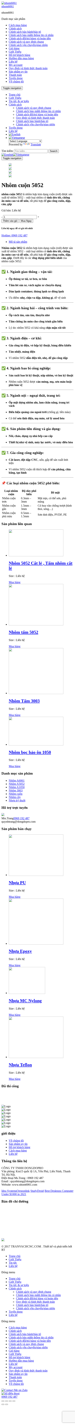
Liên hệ (13, 61)
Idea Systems (9, 1190)
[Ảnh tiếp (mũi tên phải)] (6, 1404)
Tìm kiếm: (7, 150)
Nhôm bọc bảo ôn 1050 (30, 752)
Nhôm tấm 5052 (23, 632)
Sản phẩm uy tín (18, 71)
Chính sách (15, 28)
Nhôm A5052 (17, 783)
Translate (36, 144)
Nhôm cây (15, 797)
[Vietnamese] (17, 137)
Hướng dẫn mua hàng (21, 58)
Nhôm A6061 (17, 780)
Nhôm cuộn (15, 793)
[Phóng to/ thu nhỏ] (13, 1401)
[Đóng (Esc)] (2, 1401)
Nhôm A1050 (17, 787)
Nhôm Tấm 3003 (24, 701)
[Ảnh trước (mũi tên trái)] (2, 1404)
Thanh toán (15, 74)
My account (15, 64)
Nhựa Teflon (20, 1064)
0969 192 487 (21, 818)
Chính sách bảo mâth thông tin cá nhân (31, 35)
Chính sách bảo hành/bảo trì (25, 31)
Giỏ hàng (14, 48)
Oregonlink (23, 1190)
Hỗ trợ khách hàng (19, 55)
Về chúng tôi (16, 81)
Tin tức (13, 1262)
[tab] (41, 241)
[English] (14, 134)
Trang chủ (14, 94)
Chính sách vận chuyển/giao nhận (28, 45)
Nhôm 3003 (16, 790)
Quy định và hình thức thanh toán (28, 68)
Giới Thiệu (15, 51)
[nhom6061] (9, 3)
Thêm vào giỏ (10, 221)
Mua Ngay (26, 221)
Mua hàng (14, 582)
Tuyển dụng (16, 78)
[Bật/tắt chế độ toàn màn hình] (10, 1401)
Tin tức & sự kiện (19, 101)
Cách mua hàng (18, 25)
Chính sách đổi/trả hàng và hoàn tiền (30, 38)
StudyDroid (37, 1190)
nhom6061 (7, 6)
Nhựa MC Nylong (25, 1000)
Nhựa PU (17, 882)
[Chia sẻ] (6, 1401)
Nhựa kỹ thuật (17, 800)
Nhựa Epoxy (20, 951)
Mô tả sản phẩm (18, 241)
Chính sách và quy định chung (26, 41)
